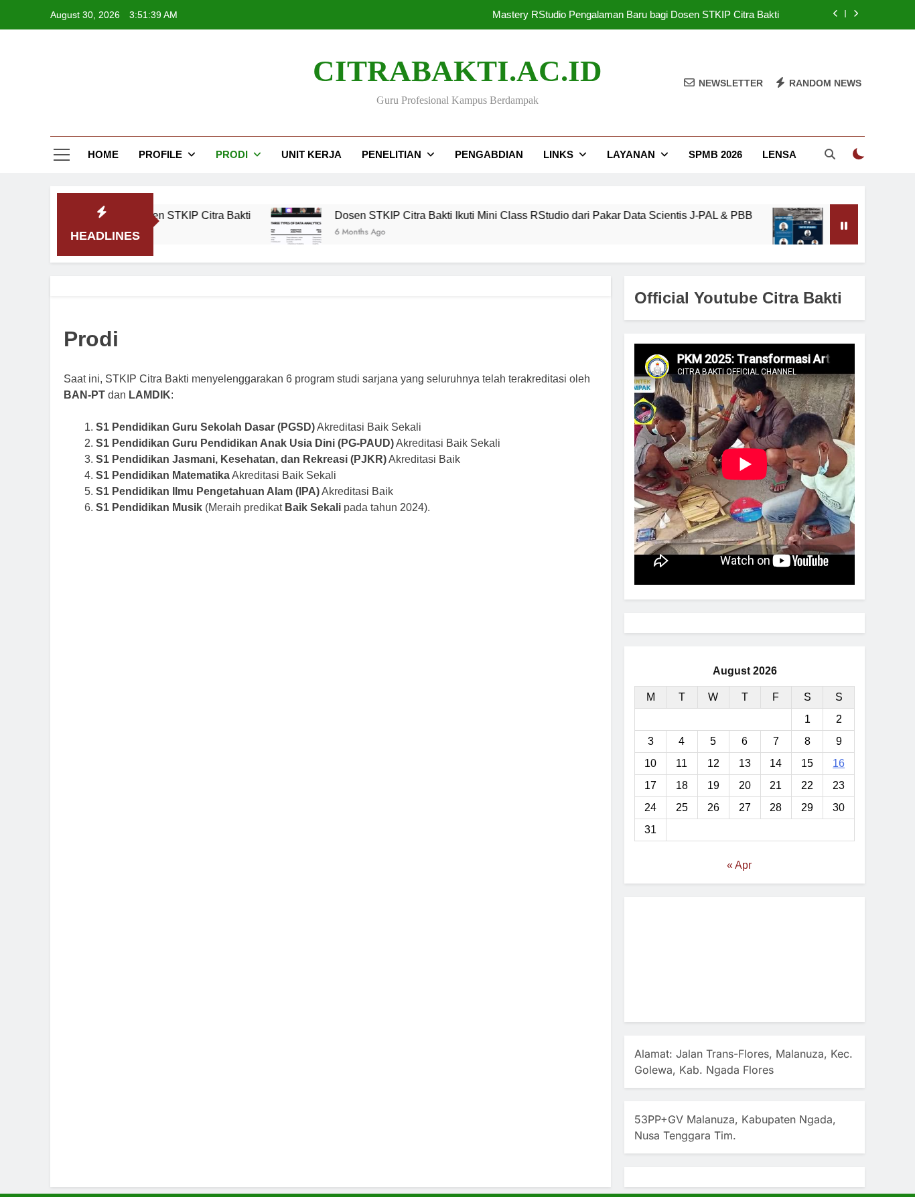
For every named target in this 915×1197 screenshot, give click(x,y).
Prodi (232, 154)
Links (558, 154)
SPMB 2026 (715, 154)
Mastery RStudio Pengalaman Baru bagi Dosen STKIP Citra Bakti (635, 14)
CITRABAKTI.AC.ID (457, 71)
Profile (160, 154)
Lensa (779, 154)
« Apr (739, 865)
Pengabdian (489, 154)
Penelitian (391, 154)
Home (103, 154)
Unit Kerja (311, 154)
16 (839, 763)
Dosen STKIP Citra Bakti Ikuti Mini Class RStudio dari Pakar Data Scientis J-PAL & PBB (513, 215)
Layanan (631, 154)
